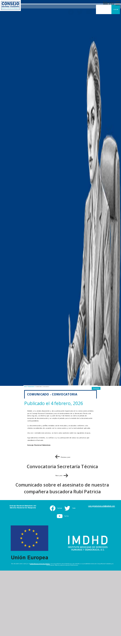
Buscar (116, 9)
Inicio (25, 389)
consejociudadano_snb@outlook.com (101, 508)
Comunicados (96, 390)
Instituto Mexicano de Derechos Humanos (40, 565)
